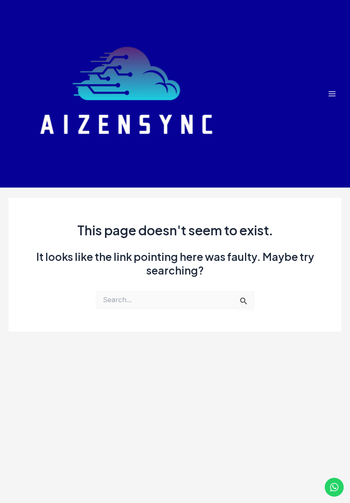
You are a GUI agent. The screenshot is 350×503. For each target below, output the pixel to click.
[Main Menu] (331, 94)
